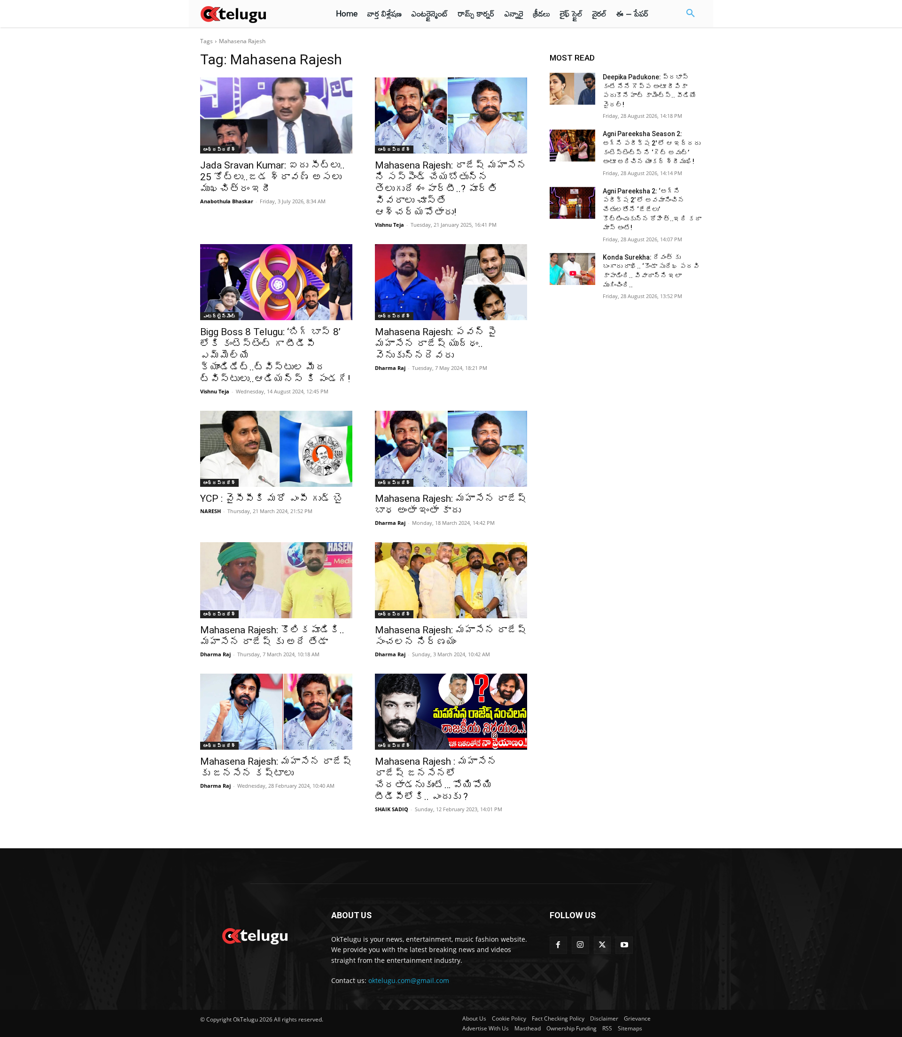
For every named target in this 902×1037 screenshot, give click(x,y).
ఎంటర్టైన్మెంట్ (219, 316)
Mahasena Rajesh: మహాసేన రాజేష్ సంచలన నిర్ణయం (451, 635)
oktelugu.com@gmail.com (408, 980)
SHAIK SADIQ (391, 809)
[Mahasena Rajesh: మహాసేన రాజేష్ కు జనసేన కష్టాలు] (276, 712)
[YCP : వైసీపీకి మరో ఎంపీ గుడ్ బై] (276, 449)
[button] (690, 13)
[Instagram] (580, 945)
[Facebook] (558, 945)
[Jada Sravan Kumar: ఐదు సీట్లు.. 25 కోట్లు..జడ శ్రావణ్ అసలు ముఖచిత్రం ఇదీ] (276, 115)
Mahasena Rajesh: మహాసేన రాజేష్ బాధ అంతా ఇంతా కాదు (451, 504)
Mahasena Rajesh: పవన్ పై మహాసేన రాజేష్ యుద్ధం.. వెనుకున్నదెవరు (436, 343)
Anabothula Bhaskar (226, 201)
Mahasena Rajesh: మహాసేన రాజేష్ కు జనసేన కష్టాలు (276, 767)
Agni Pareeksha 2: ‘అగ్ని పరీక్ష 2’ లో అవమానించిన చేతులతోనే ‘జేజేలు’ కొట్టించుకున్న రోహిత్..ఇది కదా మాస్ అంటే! (652, 209)
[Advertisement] (158, 174)
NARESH (210, 511)
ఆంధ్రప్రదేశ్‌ (219, 149)
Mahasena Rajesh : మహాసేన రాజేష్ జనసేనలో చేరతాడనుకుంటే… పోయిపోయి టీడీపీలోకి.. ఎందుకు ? (436, 779)
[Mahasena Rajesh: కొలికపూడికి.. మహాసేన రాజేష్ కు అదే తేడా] (276, 580)
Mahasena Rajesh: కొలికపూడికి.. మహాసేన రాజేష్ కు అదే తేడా (272, 635)
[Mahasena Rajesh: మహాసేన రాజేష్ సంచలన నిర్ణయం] (451, 580)
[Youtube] (624, 945)
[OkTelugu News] (254, 935)
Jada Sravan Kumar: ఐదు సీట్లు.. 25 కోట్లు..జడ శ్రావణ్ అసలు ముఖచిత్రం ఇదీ (272, 177)
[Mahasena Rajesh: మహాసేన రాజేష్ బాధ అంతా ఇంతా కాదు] (451, 449)
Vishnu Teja (389, 224)
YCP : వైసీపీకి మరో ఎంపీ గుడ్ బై (271, 498)
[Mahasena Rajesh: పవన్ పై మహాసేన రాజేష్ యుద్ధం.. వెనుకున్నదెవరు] (451, 282)
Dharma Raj (390, 367)
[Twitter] (602, 945)
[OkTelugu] (254, 13)
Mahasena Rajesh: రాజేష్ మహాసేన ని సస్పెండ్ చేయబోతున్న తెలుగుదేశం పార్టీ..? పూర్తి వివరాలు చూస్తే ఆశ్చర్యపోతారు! (451, 189)
